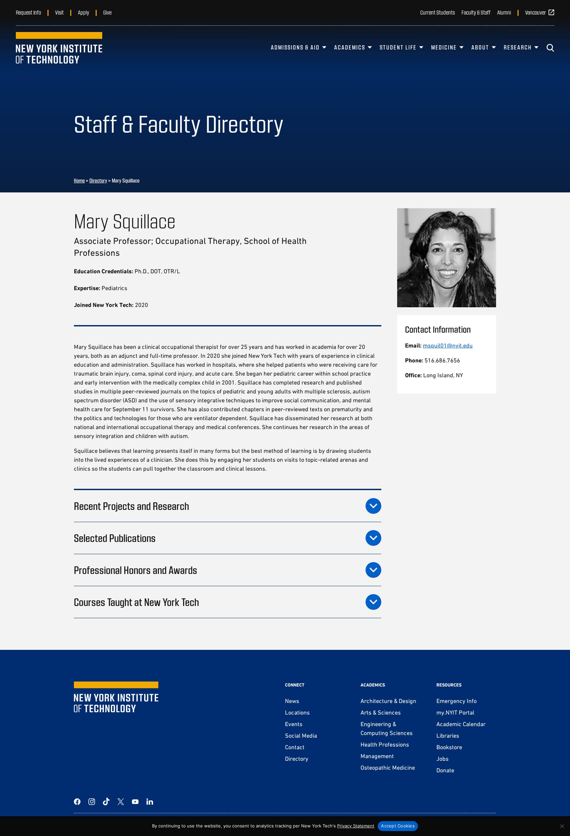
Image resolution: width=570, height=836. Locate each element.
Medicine (444, 47)
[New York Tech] (59, 48)
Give (107, 12)
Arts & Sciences (381, 712)
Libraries (447, 735)
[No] (561, 826)
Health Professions (385, 744)
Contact (294, 747)
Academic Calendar (461, 723)
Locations (297, 712)
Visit (59, 12)
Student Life (398, 47)
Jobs (442, 758)
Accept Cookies (398, 825)
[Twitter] (120, 801)
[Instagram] (91, 801)
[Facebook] (77, 801)
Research (518, 47)
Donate (445, 770)
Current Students (437, 12)
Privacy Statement (355, 825)
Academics (349, 47)
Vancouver (535, 12)
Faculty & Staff (476, 12)
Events (293, 723)
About (480, 47)
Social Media (301, 735)
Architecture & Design (388, 700)
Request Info (28, 12)
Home (79, 180)
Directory (98, 180)
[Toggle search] (550, 48)
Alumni (504, 12)
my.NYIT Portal (455, 712)
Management (377, 755)
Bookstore (449, 747)
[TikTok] (106, 801)
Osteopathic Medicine (388, 767)
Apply (83, 12)
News (292, 700)
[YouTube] (135, 801)
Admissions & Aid (295, 47)
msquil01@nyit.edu (448, 345)
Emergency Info (456, 700)
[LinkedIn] (149, 801)
